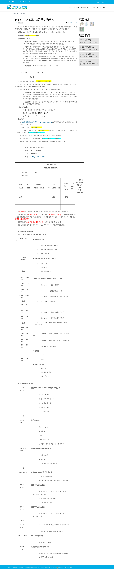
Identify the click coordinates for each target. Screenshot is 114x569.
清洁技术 (76, 7)
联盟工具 (95, 7)
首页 (70, 7)
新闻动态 (22, 13)
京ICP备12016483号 (51, 567)
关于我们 (102, 7)
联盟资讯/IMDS (85, 7)
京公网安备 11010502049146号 (66, 567)
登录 (98, 2)
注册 (103, 2)
